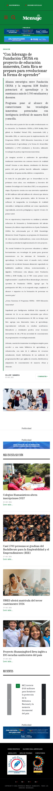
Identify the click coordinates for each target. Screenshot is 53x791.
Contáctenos (40, 753)
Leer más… (8, 504)
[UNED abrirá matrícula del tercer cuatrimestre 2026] (26, 582)
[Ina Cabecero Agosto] (26, 31)
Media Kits (12, 753)
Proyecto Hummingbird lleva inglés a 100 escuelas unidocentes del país (25, 653)
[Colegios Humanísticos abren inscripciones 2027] (26, 476)
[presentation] (9, 699)
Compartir (42, 376)
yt (29, 782)
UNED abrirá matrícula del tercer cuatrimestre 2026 (22, 602)
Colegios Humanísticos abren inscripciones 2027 (20, 496)
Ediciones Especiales (35, 5)
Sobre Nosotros (14, 749)
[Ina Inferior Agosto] (26, 732)
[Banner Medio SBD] (26, 445)
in (35, 782)
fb (22, 782)
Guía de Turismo (26, 753)
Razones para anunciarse (32, 749)
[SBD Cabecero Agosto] (26, 39)
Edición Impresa (14, 5)
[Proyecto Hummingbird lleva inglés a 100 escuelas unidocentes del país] (26, 633)
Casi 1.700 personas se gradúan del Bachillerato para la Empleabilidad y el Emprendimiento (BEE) (26, 549)
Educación (6, 49)
